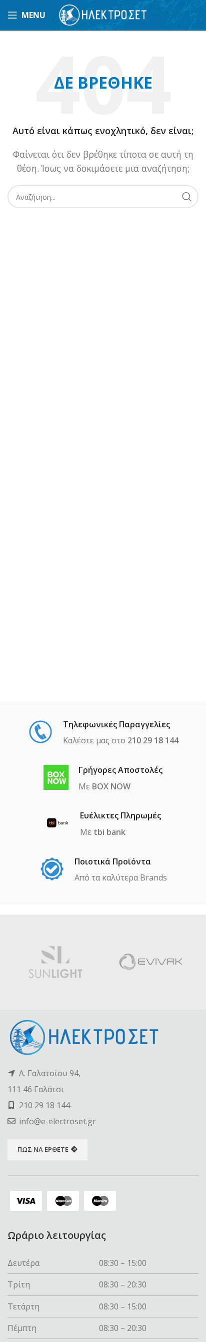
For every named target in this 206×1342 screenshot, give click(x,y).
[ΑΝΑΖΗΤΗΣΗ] (187, 196)
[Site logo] (103, 14)
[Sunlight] (55, 962)
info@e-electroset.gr (57, 1121)
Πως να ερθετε (43, 1149)
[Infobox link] (103, 733)
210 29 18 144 (44, 1105)
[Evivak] (150, 962)
